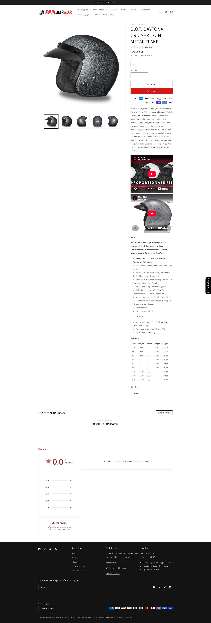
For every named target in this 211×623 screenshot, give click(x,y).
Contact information (125, 617)
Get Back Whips (113, 573)
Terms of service (99, 617)
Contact (75, 558)
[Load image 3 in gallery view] (82, 121)
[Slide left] (41, 121)
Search (75, 553)
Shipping (134, 55)
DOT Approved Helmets (116, 568)
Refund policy (75, 617)
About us (75, 562)
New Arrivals (111, 562)
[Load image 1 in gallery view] (51, 121)
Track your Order (78, 566)
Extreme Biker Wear (49, 617)
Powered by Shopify (62, 617)
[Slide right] (123, 121)
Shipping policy (111, 617)
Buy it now (151, 91)
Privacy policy (86, 617)
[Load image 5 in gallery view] (113, 121)
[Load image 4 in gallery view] (97, 121)
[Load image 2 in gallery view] (67, 121)
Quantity (134, 70)
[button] (84, 9)
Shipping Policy (78, 571)
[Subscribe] (79, 587)
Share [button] (135, 393)
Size (132, 60)
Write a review (164, 413)
